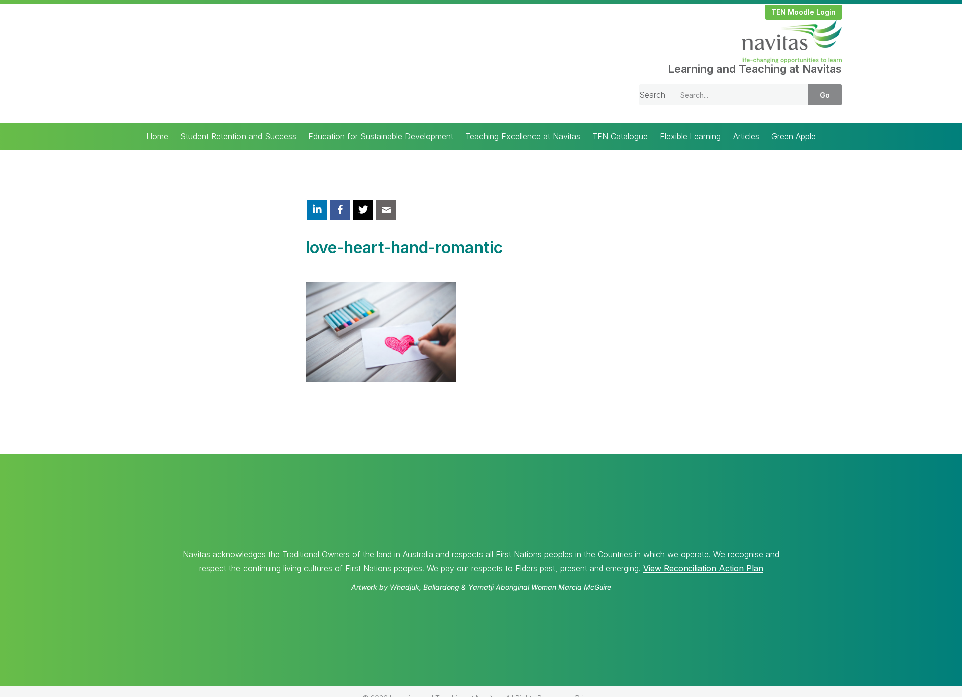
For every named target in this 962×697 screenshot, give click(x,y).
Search (652, 95)
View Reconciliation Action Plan (703, 568)
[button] (803, 12)
